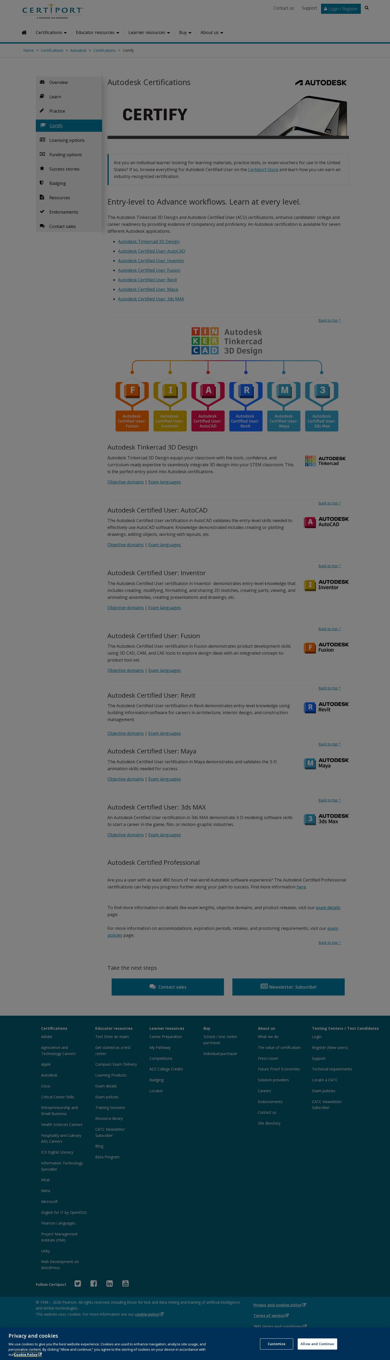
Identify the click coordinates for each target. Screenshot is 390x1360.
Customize (276, 1343)
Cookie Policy (25, 1354)
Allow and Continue (317, 1343)
